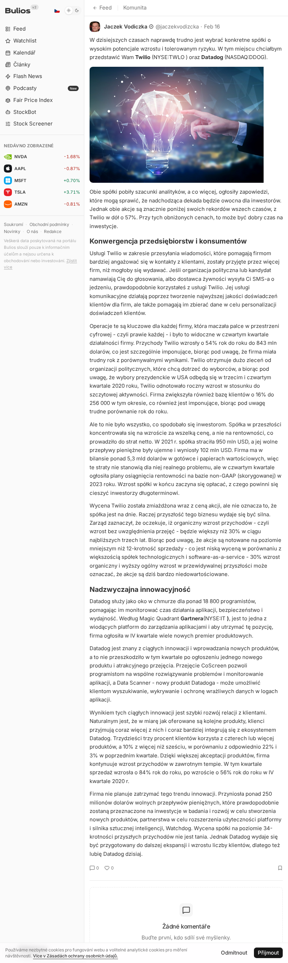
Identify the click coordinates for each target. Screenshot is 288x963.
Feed (105, 7)
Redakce (52, 231)
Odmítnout (234, 952)
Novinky (12, 231)
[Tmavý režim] (72, 10)
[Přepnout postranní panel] (84, 481)
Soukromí (13, 224)
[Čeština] (56, 10)
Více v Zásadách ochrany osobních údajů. (75, 955)
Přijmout (268, 952)
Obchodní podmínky (49, 224)
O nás (32, 231)
